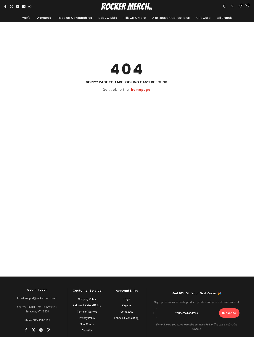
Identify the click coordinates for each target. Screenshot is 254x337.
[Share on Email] (23, 6)
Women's (44, 18)
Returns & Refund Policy (87, 305)
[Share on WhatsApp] (30, 6)
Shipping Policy (87, 299)
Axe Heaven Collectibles (171, 18)
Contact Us (126, 311)
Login (127, 299)
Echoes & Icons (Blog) (126, 318)
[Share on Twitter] (11, 6)
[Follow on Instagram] (41, 330)
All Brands (224, 18)
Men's (26, 18)
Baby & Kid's (107, 18)
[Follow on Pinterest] (48, 330)
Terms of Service (87, 311)
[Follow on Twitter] (33, 330)
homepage (140, 90)
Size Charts (87, 324)
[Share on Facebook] (5, 6)
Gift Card (203, 18)
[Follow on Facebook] (26, 330)
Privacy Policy (87, 318)
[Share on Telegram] (17, 6)
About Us (87, 330)
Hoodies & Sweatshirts (75, 18)
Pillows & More (134, 18)
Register (127, 305)
